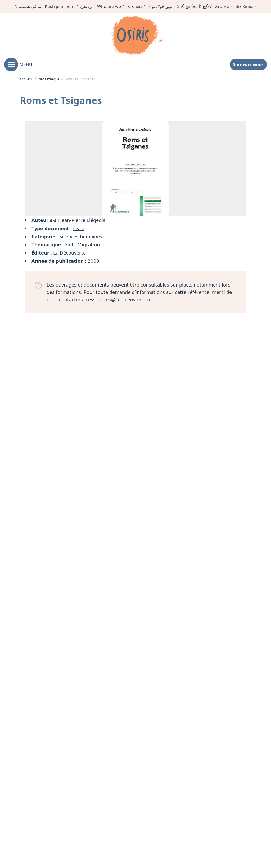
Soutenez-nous (248, 64)
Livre (78, 228)
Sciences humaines (80, 236)
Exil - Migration (82, 244)
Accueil (26, 79)
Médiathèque (49, 79)
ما (28, 6)
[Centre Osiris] (137, 36)
